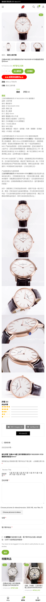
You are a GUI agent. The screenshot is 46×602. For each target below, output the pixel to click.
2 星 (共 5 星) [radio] (24, 473)
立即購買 (30, 71)
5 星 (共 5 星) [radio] (20, 474)
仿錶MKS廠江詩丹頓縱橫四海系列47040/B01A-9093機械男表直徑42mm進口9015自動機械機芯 (12, 586)
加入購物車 (17, 71)
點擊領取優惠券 (14, 77)
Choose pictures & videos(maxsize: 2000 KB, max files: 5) (22, 507)
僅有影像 (7, 442)
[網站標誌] (23, 7)
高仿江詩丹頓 (12, 55)
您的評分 (4, 474)
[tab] (18, 91)
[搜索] (33, 7)
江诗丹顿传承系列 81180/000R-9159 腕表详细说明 (20, 136)
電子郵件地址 (7, 527)
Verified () (33, 427)
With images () (16, 427)
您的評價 (5, 480)
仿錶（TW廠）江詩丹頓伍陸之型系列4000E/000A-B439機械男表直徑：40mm (34, 588)
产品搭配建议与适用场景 (10, 171)
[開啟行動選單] (3, 7)
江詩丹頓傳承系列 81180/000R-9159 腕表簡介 (18, 98)
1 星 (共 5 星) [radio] (14, 473)
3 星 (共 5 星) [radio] (34, 473)
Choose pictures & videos (12, 512)
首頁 (3, 55)
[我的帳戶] (43, 7)
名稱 (4, 518)
